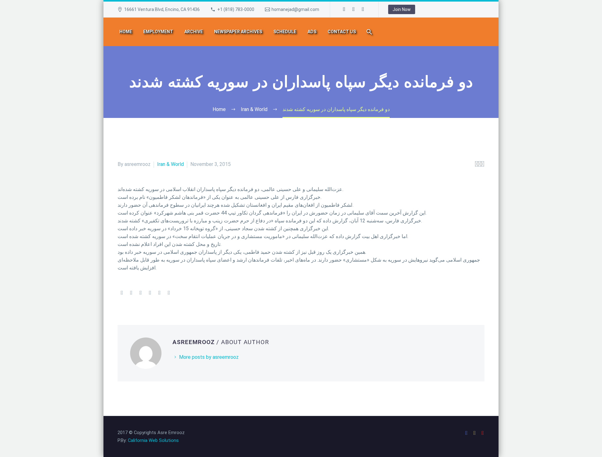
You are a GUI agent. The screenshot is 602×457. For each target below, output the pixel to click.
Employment (158, 31)
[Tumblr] (149, 292)
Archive (193, 31)
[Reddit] (168, 292)
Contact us (342, 31)
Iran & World (170, 164)
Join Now (402, 9)
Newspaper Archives (238, 31)
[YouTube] (363, 9)
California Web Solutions (153, 440)
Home (125, 31)
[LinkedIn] (159, 292)
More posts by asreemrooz (209, 357)
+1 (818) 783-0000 (235, 9)
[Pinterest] (140, 292)
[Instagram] (353, 9)
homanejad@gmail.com (295, 9)
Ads (312, 31)
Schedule (284, 31)
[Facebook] (344, 9)
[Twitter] (131, 292)
